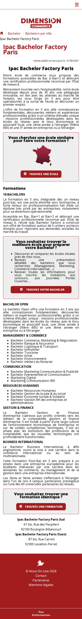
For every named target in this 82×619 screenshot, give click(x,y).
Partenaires (41, 580)
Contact (41, 576)
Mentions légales (41, 585)
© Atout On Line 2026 (41, 571)
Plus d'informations (41, 613)
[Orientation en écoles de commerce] (1, 33)
